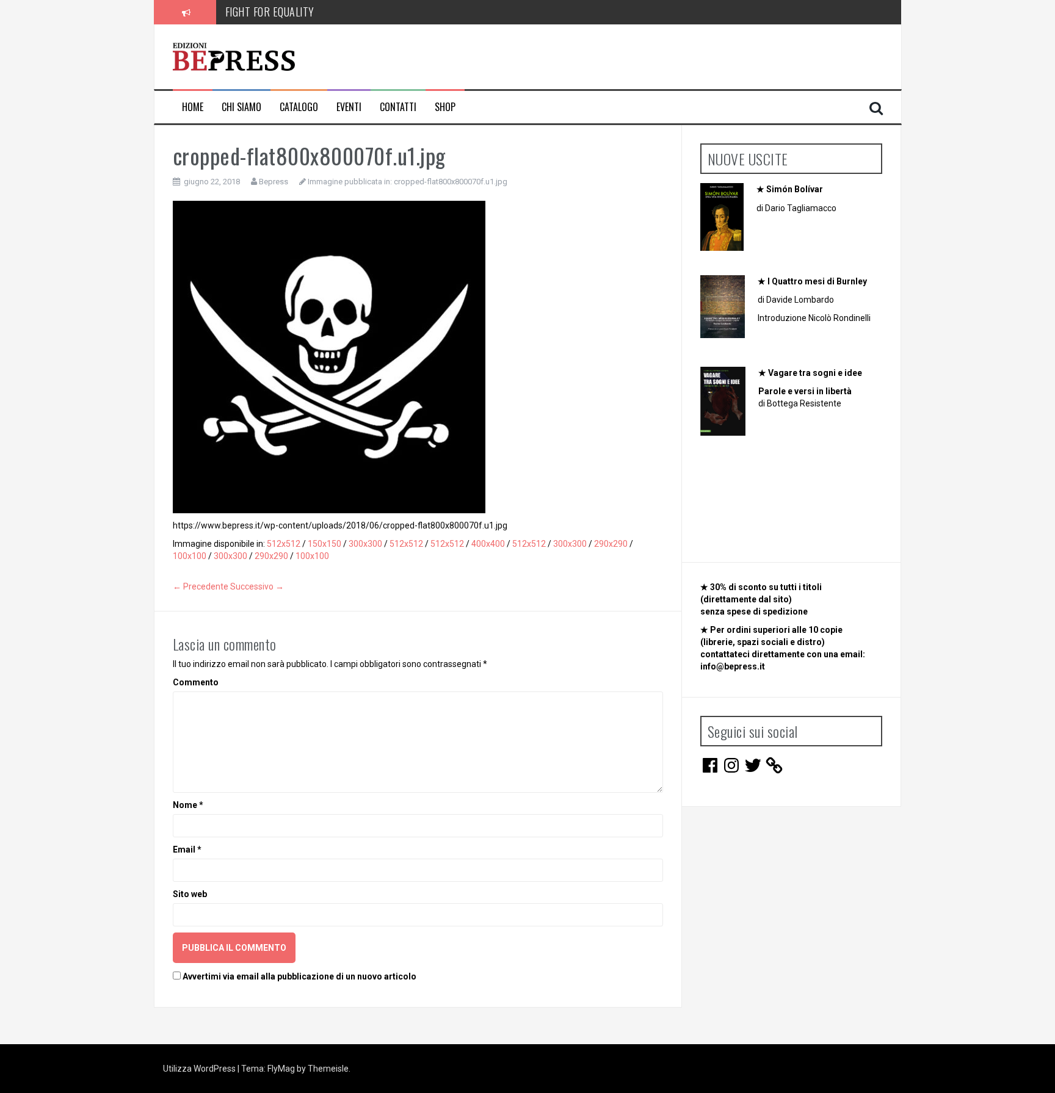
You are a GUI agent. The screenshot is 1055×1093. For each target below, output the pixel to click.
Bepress (273, 181)
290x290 (611, 544)
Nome (188, 805)
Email (187, 849)
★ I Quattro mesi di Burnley (812, 281)
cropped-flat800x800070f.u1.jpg (450, 181)
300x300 (365, 544)
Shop (445, 107)
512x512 (283, 544)
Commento (196, 682)
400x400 (488, 544)
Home (192, 107)
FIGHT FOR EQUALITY (269, 12)
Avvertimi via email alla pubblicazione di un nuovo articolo (299, 976)
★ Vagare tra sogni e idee (810, 373)
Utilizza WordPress (200, 1068)
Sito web (190, 894)
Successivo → (257, 586)
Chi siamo (241, 107)
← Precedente (200, 586)
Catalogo (299, 107)
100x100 (189, 556)
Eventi (348, 107)
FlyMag (281, 1068)
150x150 (324, 544)
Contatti (398, 107)
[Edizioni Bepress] (234, 56)
